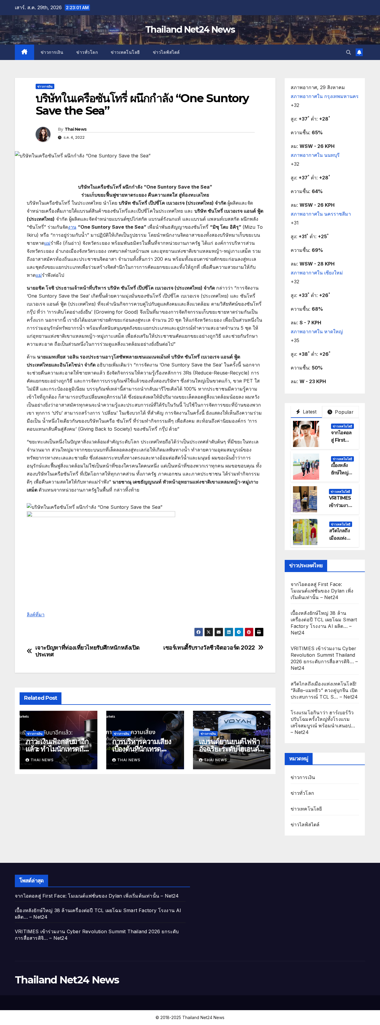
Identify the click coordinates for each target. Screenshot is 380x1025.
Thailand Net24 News (190, 29)
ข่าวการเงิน (52, 52)
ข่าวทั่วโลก (87, 52)
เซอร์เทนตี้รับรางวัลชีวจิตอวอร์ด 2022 (209, 647)
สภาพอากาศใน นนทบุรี (315, 155)
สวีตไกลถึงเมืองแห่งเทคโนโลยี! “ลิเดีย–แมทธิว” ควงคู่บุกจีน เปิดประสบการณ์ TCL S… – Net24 (324, 690)
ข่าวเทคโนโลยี (125, 52)
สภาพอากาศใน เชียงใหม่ (317, 273)
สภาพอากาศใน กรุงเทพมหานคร (325, 96)
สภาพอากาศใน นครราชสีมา (321, 214)
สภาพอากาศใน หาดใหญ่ (317, 331)
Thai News (76, 129)
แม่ (47, 243)
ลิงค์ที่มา (36, 614)
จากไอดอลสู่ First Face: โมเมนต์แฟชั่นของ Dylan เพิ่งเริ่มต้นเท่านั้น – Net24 (322, 591)
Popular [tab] (343, 412)
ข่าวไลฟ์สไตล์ (166, 52)
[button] (348, 52)
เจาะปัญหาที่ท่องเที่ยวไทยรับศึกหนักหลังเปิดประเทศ (87, 651)
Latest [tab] (308, 412)
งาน (72, 227)
